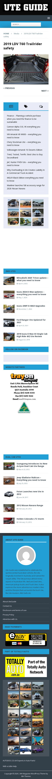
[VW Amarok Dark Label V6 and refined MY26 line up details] (25, 741)
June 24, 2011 (23, 497)
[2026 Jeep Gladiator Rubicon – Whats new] (37, 750)
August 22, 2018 (24, 340)
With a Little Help (10, 766)
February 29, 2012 (25, 509)
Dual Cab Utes (13, 457)
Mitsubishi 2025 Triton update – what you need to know (32, 279)
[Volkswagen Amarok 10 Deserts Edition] (25, 213)
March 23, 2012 (24, 469)
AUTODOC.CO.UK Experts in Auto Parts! (19, 760)
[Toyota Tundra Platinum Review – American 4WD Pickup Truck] (25, 732)
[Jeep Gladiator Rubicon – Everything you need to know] (9, 480)
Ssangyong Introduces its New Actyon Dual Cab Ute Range (32, 464)
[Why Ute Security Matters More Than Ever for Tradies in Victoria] (37, 741)
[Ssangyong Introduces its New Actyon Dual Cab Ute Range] (9, 466)
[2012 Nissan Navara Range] (9, 508)
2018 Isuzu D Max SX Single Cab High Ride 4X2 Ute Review (32, 335)
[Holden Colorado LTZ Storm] (9, 521)
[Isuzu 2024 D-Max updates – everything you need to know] (9, 295)
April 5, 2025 (23, 283)
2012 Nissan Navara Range (30, 505)
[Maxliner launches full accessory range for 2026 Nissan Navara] (13, 713)
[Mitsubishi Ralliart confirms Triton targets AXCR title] (37, 713)
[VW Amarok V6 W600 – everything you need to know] (38, 203)
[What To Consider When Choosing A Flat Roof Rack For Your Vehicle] (13, 750)
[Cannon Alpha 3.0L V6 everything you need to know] (25, 203)
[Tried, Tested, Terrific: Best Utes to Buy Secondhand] (38, 213)
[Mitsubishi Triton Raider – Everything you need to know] (13, 741)
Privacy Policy (8, 614)
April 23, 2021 (23, 325)
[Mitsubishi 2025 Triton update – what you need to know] (9, 281)
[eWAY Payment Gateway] (26, 644)
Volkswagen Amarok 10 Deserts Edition (24, 150)
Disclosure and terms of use (14, 610)
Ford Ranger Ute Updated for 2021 (31, 321)
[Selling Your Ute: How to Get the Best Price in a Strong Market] (13, 723)
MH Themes (26, 776)
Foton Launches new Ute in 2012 (30, 492)
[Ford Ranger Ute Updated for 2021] (9, 323)
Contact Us (7, 606)
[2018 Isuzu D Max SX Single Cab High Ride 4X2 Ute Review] (9, 337)
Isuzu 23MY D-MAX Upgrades (31, 306)
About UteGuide (9, 601)
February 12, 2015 (25, 522)
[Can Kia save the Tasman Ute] (13, 732)
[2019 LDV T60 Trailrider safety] (26, 83)
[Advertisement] (26, 248)
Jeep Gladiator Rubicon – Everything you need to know (31, 478)
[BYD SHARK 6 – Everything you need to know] (37, 732)
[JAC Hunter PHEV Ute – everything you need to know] (13, 222)
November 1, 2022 (25, 309)
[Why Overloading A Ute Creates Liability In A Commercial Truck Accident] (25, 222)
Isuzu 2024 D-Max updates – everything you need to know (31, 293)
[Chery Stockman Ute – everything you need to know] (13, 213)
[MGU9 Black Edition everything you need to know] (38, 222)
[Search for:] (26, 24)
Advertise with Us (10, 619)
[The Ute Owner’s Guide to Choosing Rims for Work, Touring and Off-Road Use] (25, 713)
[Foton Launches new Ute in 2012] (9, 494)
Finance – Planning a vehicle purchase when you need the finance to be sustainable (24, 118)
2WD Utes (11, 271)
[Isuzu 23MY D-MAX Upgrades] (9, 309)
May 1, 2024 (23, 297)
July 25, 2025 (23, 483)
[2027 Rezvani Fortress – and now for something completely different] (25, 723)
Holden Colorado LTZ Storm (30, 518)
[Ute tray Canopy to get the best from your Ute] (25, 750)
